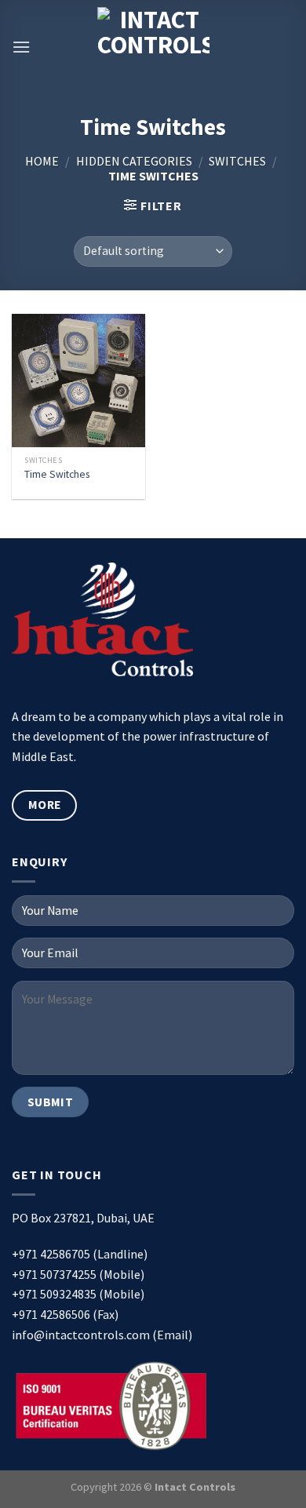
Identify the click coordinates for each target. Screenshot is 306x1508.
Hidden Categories (134, 161)
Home (42, 161)
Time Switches (56, 474)
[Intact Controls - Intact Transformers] (153, 47)
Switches (237, 161)
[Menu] (21, 46)
